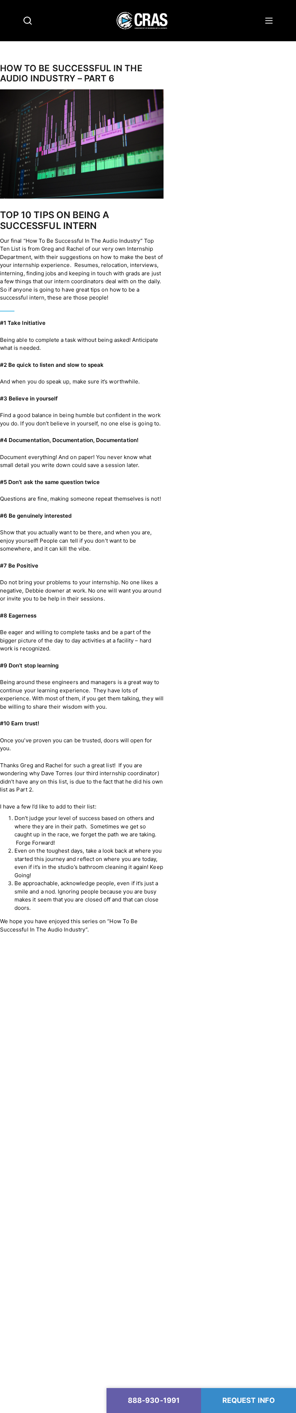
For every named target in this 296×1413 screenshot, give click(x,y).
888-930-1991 (154, 1400)
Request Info (248, 1400)
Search (27, 21)
